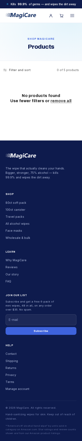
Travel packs (15, 216)
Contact (11, 353)
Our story (12, 274)
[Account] (51, 15)
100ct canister (15, 209)
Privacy (11, 375)
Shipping (12, 361)
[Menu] (72, 15)
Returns (11, 368)
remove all (61, 101)
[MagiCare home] (21, 15)
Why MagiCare (16, 260)
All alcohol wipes (17, 223)
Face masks (14, 230)
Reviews (12, 267)
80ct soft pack (16, 202)
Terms (10, 382)
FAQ (8, 281)
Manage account (17, 389)
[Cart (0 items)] (61, 15)
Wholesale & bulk (18, 237)
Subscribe (41, 330)
